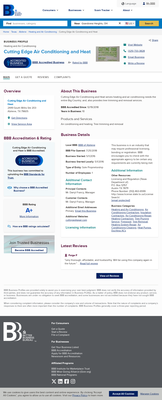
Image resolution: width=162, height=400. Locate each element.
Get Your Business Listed (65, 347)
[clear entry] (120, 23)
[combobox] (40, 23)
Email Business (136, 57)
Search (149, 23)
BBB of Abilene (86, 145)
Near (77, 23)
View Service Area (21, 124)
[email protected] (120, 200)
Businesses (75, 10)
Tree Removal (140, 221)
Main (6, 77)
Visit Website (135, 44)
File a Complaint (60, 335)
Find (8, 23)
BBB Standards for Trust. (26, 176)
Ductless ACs (118, 230)
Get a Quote (23, 77)
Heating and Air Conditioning (43, 31)
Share (155, 40)
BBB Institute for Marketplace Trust (70, 368)
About (126, 10)
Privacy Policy (79, 395)
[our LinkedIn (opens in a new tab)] (60, 383)
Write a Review (136, 63)
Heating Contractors (122, 218)
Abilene (22, 31)
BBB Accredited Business (48, 62)
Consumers (49, 10)
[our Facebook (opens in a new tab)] (66, 383)
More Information (29, 216)
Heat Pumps (144, 227)
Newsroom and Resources (65, 356)
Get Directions (19, 117)
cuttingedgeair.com (76, 220)
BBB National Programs (64, 375)
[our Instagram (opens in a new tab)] (72, 383)
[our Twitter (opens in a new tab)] (53, 383)
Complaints (62, 77)
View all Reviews (109, 276)
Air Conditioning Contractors (129, 211)
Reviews (43, 77)
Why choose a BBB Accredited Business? (31, 189)
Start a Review (59, 332)
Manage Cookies (149, 393)
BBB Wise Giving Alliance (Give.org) (71, 371)
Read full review (89, 263)
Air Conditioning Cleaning (126, 226)
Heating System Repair (123, 224)
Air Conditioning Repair (138, 215)
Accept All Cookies (123, 394)
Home (6, 31)
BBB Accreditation (61, 350)
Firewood (126, 221)
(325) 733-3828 (136, 50)
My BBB (150, 3)
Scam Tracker (102, 10)
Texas (14, 31)
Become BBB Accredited (29, 250)
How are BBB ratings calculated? (31, 226)
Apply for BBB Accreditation (66, 353)
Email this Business (85, 211)
